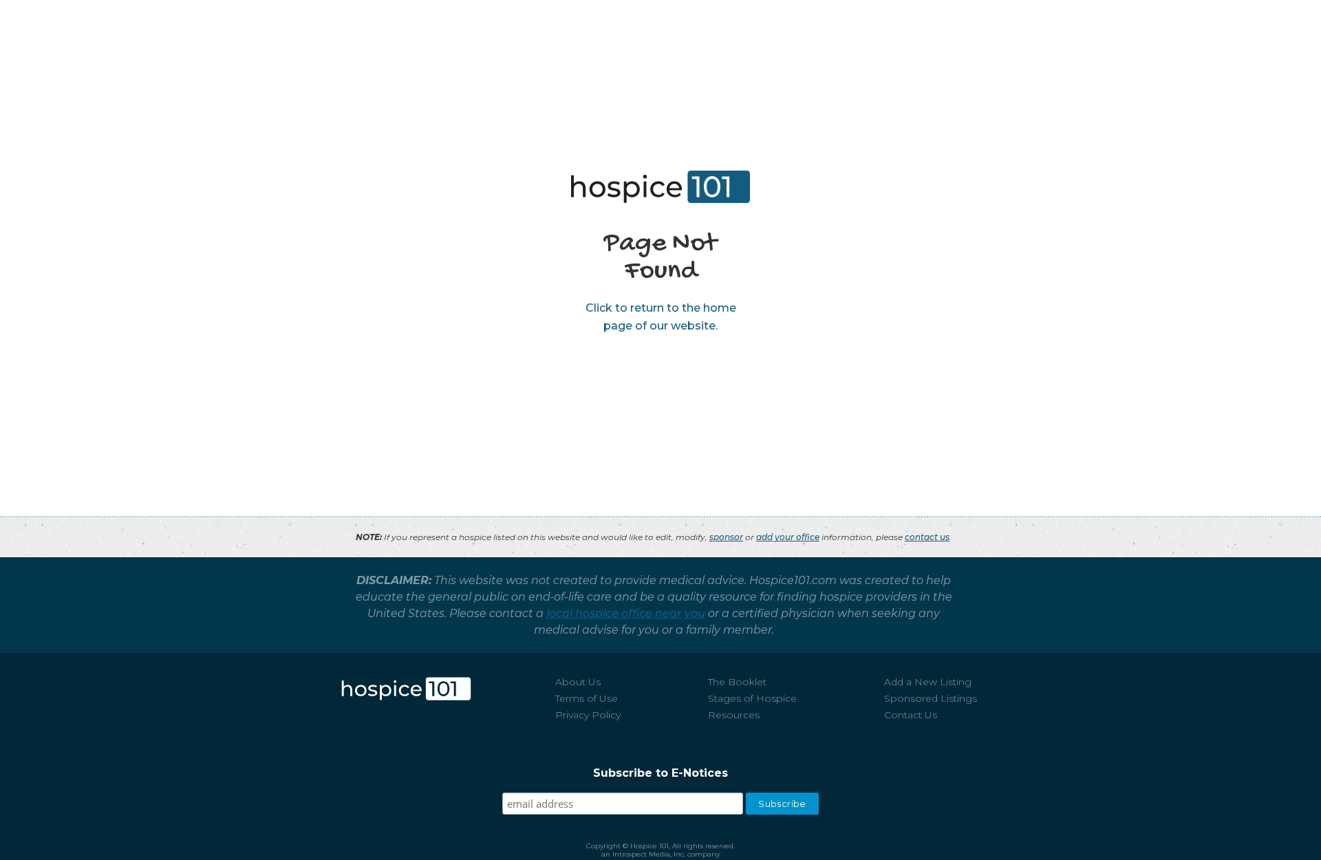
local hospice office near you (625, 613)
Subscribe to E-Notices (660, 773)
